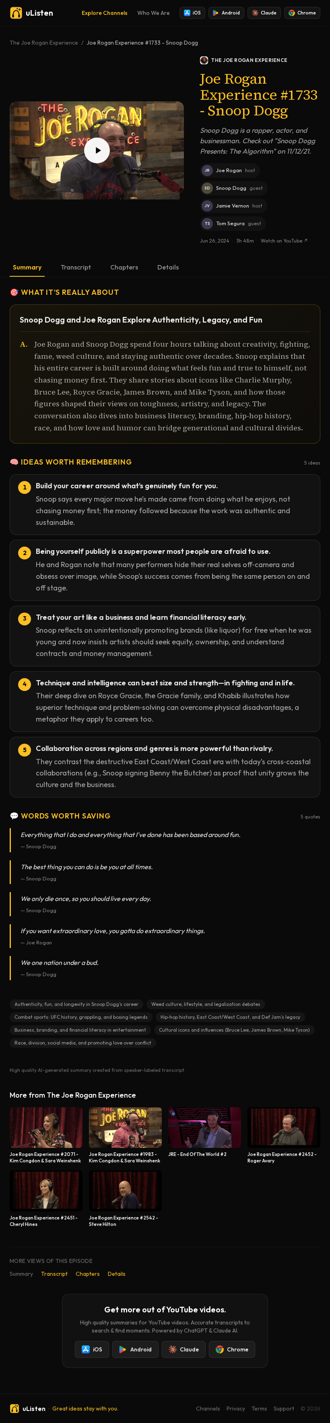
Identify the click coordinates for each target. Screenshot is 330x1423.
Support (284, 1408)
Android (231, 13)
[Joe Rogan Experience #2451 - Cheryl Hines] (46, 1199)
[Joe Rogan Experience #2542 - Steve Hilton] (125, 1199)
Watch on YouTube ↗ (284, 241)
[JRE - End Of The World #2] (204, 1135)
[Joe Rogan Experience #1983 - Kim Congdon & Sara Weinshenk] (125, 1135)
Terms (259, 1408)
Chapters (124, 267)
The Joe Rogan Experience (44, 42)
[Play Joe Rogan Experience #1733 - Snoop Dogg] (97, 150)
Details (168, 267)
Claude (268, 13)
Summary (27, 267)
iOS (197, 13)
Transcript (76, 267)
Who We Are (153, 12)
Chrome (306, 13)
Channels (208, 1408)
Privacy (236, 1408)
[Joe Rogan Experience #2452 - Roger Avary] (284, 1135)
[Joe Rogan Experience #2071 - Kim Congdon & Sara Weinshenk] (46, 1135)
